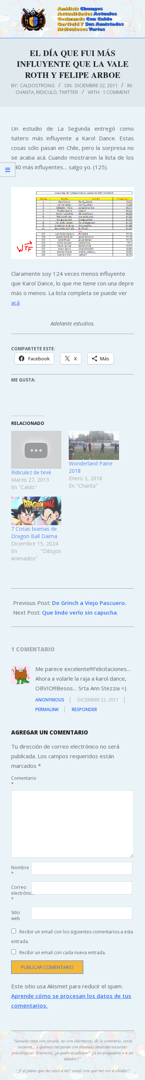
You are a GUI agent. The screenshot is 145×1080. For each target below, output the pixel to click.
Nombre (20, 870)
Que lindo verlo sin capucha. (80, 612)
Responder (84, 709)
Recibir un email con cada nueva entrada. (62, 952)
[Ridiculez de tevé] (36, 449)
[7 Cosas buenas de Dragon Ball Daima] (36, 511)
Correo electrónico (20, 893)
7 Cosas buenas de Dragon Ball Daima (34, 532)
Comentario (20, 781)
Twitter (68, 92)
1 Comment (116, 92)
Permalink (47, 709)
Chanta (25, 92)
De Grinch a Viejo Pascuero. (89, 602)
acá (15, 302)
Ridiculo (46, 92)
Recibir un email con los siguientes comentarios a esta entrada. (72, 937)
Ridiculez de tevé (31, 472)
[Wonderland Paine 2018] (94, 445)
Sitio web (15, 915)
